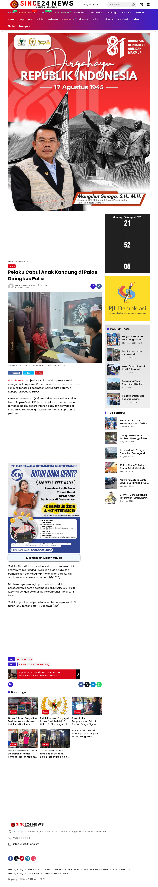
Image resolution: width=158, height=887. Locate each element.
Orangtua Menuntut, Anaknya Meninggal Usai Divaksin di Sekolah (133, 437)
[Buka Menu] (148, 5)
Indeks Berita (119, 869)
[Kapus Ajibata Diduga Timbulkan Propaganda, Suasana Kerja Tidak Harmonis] (111, 453)
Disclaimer (33, 873)
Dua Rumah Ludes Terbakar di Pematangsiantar (132, 353)
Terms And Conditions (56, 873)
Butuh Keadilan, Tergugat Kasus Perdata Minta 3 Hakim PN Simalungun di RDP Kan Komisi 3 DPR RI (54, 721)
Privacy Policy (15, 869)
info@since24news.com (26, 844)
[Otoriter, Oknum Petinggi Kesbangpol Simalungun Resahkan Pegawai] (111, 497)
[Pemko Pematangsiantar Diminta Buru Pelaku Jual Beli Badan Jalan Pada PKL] (111, 483)
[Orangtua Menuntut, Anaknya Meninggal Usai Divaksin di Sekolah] (111, 438)
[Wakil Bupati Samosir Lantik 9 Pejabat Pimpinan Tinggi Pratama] (113, 369)
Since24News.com (19, 380)
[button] (133, 4)
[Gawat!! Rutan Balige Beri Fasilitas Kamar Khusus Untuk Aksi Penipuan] (23, 706)
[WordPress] (27, 858)
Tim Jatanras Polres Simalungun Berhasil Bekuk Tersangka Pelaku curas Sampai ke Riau (54, 753)
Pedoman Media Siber (67, 869)
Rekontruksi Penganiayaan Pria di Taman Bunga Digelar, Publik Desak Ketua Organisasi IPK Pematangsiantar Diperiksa (84, 721)
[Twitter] (87, 684)
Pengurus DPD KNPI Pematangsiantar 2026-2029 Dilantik (132, 338)
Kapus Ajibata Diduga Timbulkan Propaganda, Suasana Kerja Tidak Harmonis (133, 452)
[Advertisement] (55, 237)
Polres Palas (26, 659)
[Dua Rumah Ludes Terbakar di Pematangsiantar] (113, 354)
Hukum (12, 266)
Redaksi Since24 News (25, 285)
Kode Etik (46, 869)
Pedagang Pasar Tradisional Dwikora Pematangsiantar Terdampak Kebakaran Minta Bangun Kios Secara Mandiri (133, 383)
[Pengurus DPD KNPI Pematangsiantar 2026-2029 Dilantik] (113, 339)
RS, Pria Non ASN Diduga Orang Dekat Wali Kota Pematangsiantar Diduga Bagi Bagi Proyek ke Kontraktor (134, 467)
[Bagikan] (99, 286)
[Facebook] (81, 684)
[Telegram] (93, 684)
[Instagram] (33, 858)
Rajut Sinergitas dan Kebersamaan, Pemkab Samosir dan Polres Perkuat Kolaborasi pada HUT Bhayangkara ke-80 (134, 397)
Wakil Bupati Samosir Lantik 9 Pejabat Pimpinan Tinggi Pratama (134, 368)
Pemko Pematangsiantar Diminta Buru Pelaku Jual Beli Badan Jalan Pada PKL (134, 482)
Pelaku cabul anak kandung (35, 664)
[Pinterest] (21, 858)
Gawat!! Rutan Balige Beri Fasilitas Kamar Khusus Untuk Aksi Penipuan (22, 721)
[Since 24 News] (41, 4)
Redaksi (31, 869)
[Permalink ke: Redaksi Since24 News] (11, 286)
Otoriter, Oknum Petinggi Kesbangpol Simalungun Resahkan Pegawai (133, 496)
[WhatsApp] (99, 684)
